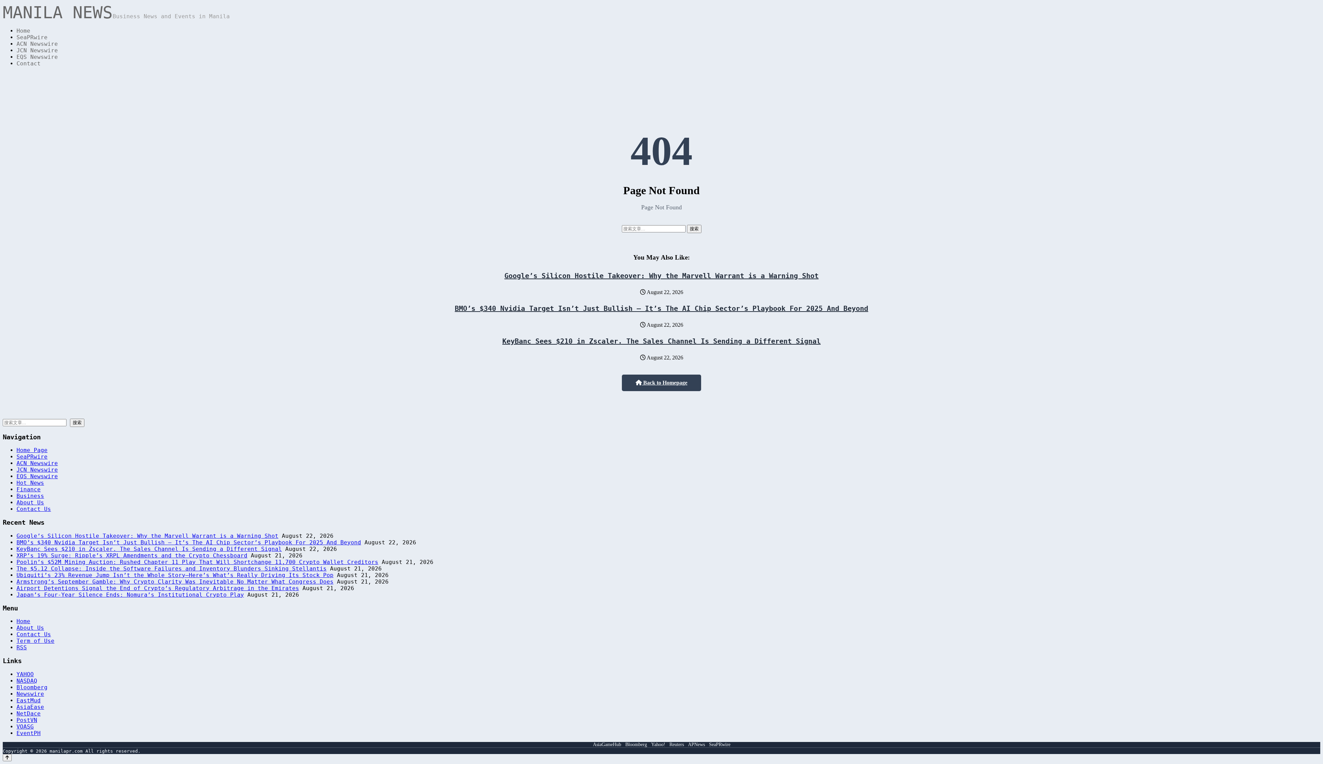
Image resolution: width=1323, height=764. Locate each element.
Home (23, 31)
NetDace (29, 713)
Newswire (30, 694)
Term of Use (35, 641)
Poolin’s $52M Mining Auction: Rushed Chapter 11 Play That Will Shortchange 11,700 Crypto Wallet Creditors (197, 562)
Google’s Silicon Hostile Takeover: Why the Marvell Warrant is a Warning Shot (661, 276)
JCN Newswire (37, 50)
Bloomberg (32, 687)
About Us (30, 502)
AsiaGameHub (607, 744)
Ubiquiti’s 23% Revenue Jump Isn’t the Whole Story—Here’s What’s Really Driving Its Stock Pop (175, 575)
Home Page (32, 450)
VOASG (25, 726)
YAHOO (25, 674)
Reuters (676, 744)
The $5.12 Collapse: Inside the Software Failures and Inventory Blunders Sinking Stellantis (172, 568)
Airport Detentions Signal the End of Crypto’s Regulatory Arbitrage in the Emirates (158, 588)
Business (30, 496)
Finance (29, 489)
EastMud (29, 700)
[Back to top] (7, 757)
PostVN (27, 720)
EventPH (29, 733)
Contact (29, 63)
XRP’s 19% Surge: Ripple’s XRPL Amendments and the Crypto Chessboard (132, 555)
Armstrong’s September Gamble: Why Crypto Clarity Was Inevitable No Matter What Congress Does (175, 581)
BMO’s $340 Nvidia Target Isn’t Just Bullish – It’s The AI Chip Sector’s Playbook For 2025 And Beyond (661, 308)
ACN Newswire (37, 44)
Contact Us (34, 509)
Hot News (30, 483)
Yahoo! (658, 744)
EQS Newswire (37, 57)
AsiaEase (30, 707)
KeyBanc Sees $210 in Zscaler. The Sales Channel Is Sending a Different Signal (661, 341)
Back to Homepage (664, 383)
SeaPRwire (32, 37)
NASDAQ (27, 681)
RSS (22, 647)
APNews (696, 744)
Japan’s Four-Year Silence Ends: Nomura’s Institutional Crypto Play (130, 595)
